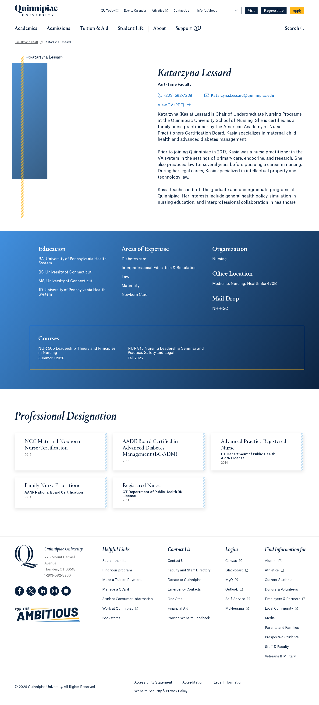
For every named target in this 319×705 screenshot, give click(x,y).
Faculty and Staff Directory (189, 570)
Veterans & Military (280, 656)
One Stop (175, 599)
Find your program (117, 570)
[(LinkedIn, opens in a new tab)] (42, 591)
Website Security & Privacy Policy (160, 691)
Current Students (279, 580)
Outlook (234, 589)
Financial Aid (178, 608)
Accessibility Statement (153, 682)
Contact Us (181, 10)
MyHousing (237, 608)
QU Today (109, 10)
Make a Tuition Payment (122, 580)
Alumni (273, 561)
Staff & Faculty (277, 647)
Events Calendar (135, 10)
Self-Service (237, 599)
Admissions (58, 28)
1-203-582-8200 (57, 575)
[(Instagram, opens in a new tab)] (54, 591)
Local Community (281, 608)
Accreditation (192, 682)
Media (270, 618)
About (159, 28)
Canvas (233, 561)
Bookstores (111, 618)
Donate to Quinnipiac (184, 580)
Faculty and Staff (26, 42)
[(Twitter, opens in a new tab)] (31, 591)
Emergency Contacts (184, 589)
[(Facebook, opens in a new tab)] (19, 591)
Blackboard (236, 570)
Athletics (160, 10)
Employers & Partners (285, 599)
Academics (26, 28)
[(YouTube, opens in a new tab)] (66, 591)
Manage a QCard (115, 589)
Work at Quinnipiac (120, 608)
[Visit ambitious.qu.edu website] (47, 614)
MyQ (231, 580)
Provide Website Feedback (189, 618)
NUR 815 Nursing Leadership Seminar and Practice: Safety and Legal (166, 353)
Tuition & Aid (94, 28)
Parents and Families (282, 627)
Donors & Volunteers (281, 589)
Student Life (131, 28)
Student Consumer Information (127, 599)
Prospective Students (282, 637)
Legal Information (228, 682)
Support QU (188, 28)
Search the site (114, 561)
